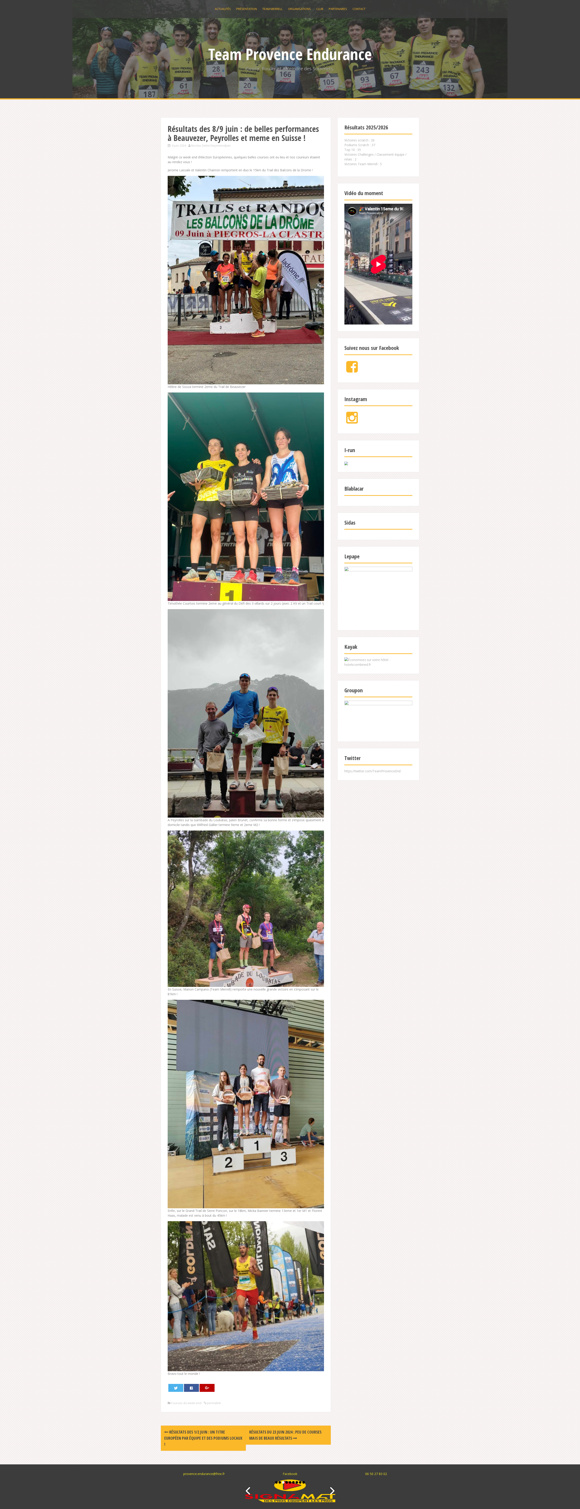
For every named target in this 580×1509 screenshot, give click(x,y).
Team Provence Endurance (290, 54)
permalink (213, 1403)
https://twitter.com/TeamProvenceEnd (372, 771)
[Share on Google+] (207, 1388)
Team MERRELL (272, 9)
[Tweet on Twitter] (176, 1388)
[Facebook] (352, 370)
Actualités (223, 9)
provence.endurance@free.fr (204, 1474)
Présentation (246, 9)
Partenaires (338, 9)
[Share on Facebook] (191, 1388)
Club (319, 9)
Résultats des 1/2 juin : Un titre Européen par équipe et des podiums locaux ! (203, 1438)
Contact (359, 9)
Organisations (299, 9)
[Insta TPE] (352, 421)
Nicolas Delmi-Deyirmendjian (211, 145)
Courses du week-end (186, 1403)
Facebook (290, 1474)
